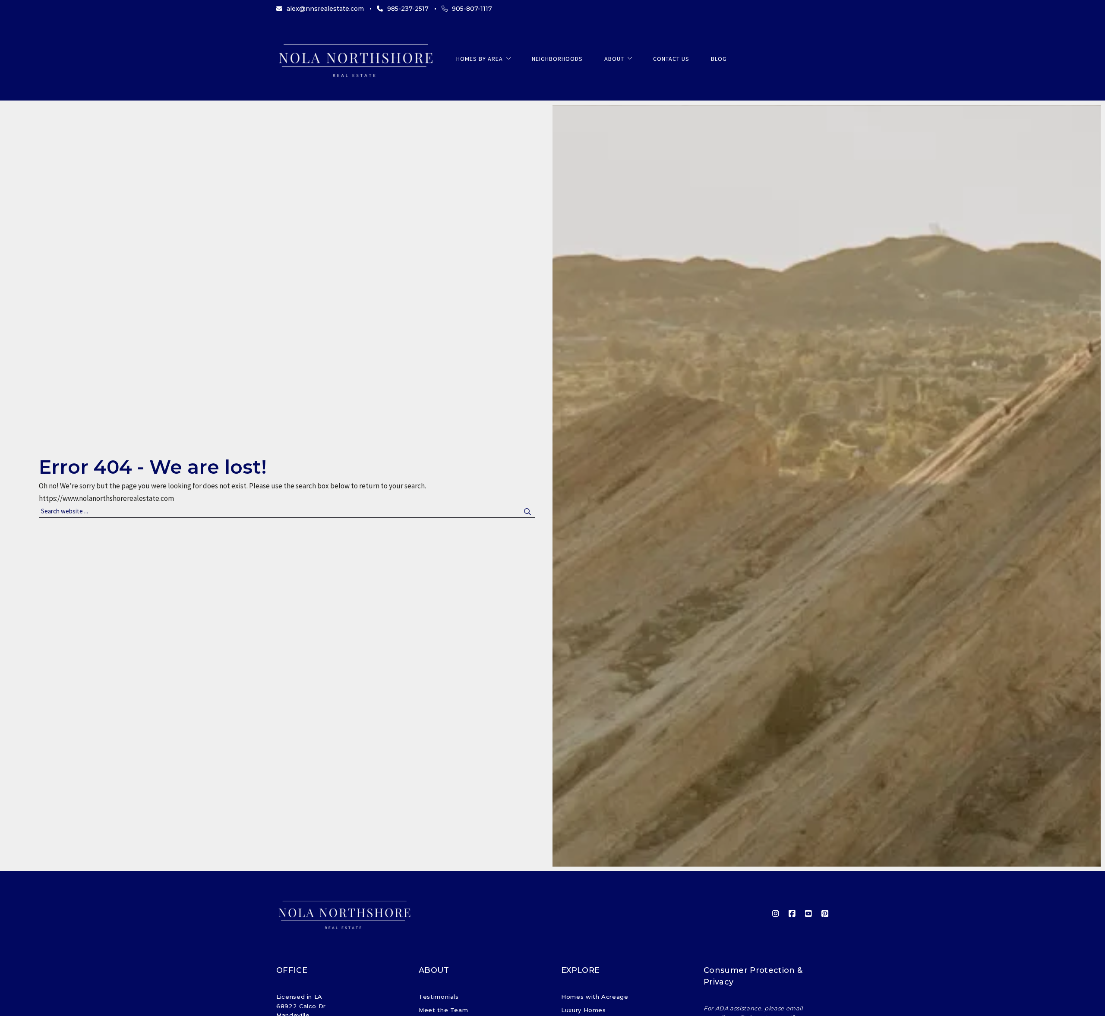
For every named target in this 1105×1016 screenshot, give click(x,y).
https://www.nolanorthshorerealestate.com (106, 498)
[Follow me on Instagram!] (776, 914)
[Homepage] (355, 59)
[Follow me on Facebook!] (792, 914)
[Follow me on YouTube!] (808, 914)
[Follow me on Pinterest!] (825, 914)
